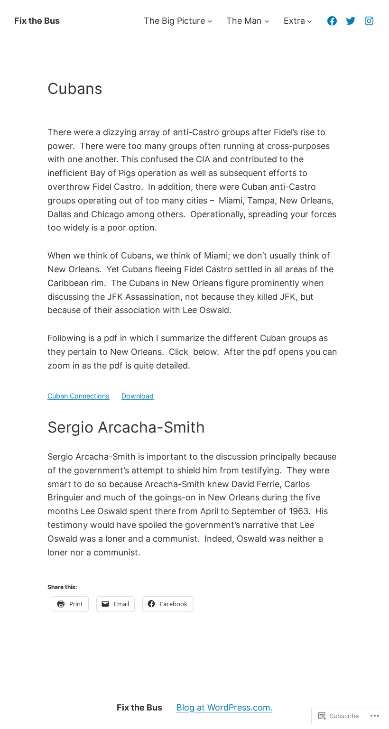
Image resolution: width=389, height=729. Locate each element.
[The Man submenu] (266, 21)
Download (137, 396)
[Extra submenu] (309, 21)
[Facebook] (332, 21)
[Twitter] (350, 21)
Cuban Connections (78, 396)
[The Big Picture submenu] (210, 21)
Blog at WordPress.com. (224, 707)
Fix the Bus (37, 21)
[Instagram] (369, 21)
